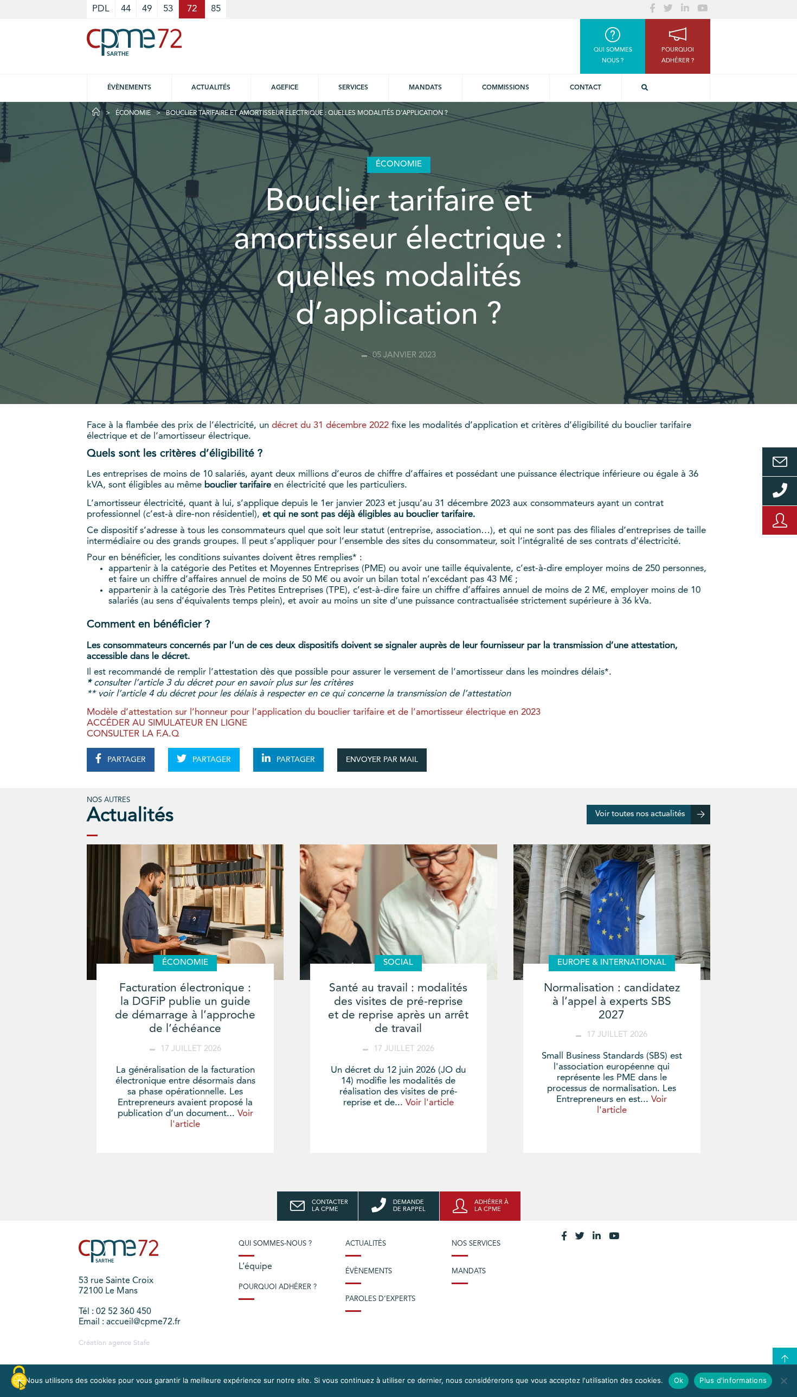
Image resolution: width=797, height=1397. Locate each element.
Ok (679, 1380)
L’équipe (255, 1267)
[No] (783, 1380)
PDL (101, 9)
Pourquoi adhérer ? (278, 1287)
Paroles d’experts (380, 1299)
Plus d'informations (733, 1380)
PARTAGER (125, 760)
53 (168, 9)
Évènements (129, 88)
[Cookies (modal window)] (19, 1378)
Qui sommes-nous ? (275, 1243)
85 (216, 9)
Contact (585, 88)
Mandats (425, 88)
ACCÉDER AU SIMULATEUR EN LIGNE (167, 723)
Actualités (210, 88)
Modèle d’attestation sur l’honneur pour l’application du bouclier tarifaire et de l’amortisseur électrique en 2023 (314, 712)
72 (192, 9)
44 (126, 9)
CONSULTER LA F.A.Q (133, 734)
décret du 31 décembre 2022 (330, 425)
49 (147, 9)
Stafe (141, 1343)
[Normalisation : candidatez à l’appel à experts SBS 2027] (611, 912)
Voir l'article (430, 1102)
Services (353, 88)
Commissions (505, 88)
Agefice (284, 88)
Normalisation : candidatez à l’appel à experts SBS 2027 (612, 1002)
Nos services (476, 1243)
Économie (133, 113)
